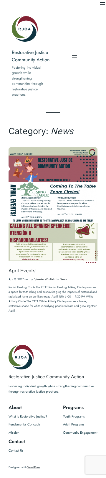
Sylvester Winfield (45, 279)
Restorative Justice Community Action (46, 376)
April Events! (23, 270)
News (63, 279)
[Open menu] (102, 3)
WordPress (33, 467)
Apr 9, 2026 (16, 279)
